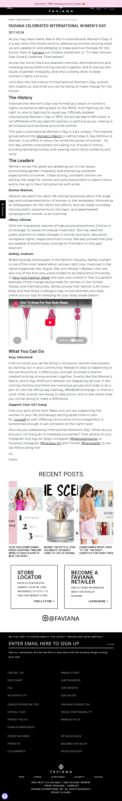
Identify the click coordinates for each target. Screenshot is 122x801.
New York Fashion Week (31, 277)
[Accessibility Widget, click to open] (4, 796)
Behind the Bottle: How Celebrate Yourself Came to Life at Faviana (59, 550)
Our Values (68, 695)
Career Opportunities (23, 704)
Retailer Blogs (71, 751)
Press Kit (14, 743)
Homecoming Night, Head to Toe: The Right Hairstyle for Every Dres (96, 550)
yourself (20, 419)
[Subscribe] (110, 644)
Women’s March (49, 136)
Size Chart (15, 680)
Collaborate (16, 751)
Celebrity (79, 777)
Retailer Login (71, 736)
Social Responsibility (76, 712)
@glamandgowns (83, 438)
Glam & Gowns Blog (21, 727)
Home (11, 20)
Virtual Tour (16, 712)
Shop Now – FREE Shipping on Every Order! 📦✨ (61, 3)
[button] (12, 7)
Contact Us (15, 672)
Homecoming (58, 777)
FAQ (9, 687)
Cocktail (98, 777)
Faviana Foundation (75, 704)
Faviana (38, 52)
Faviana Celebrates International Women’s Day (55, 20)
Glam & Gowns (24, 20)
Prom (21, 777)
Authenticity (17, 695)
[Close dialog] (119, 3)
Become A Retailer (74, 743)
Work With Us (70, 719)
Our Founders (70, 680)
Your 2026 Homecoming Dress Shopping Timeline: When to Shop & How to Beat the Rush (25, 552)
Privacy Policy (17, 719)
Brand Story (70, 672)
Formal (38, 777)
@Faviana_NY (51, 443)
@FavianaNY (91, 443)
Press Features (18, 736)
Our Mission (69, 687)
